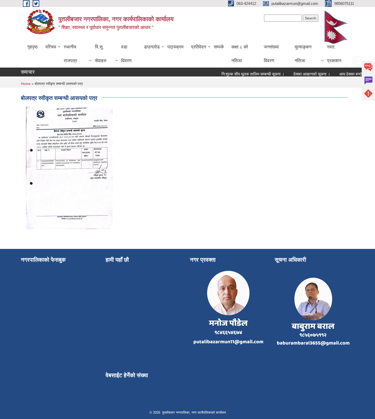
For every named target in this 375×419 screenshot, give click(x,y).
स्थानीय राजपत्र (70, 53)
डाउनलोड (152, 46)
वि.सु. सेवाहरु (100, 53)
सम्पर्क (219, 46)
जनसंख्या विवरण (271, 53)
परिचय (50, 46)
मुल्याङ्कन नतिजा (303, 53)
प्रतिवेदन (198, 46)
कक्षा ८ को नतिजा (239, 53)
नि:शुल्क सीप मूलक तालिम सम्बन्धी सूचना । (248, 74)
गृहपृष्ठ (32, 46)
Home (26, 84)
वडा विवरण (126, 53)
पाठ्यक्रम (175, 46)
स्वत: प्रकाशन (334, 53)
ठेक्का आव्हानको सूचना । (307, 74)
